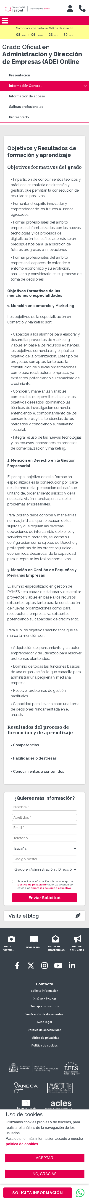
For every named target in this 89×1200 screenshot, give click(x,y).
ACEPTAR (45, 1158)
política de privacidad (32, 884)
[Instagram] (44, 965)
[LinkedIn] (72, 965)
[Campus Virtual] (70, 8)
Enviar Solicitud (44, 897)
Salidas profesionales (26, 107)
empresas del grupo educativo (51, 888)
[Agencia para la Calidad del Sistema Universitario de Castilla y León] (60, 1088)
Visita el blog (23, 916)
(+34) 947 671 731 (44, 998)
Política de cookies (44, 1045)
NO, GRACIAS (45, 1174)
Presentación (19, 75)
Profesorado (19, 117)
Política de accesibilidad (44, 1030)
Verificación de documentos (44, 1014)
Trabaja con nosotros (44, 1006)
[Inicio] (31, 9)
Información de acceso (27, 96)
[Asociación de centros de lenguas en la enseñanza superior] (58, 1105)
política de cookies (22, 1144)
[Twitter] (30, 965)
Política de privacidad (44, 1037)
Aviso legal (44, 1022)
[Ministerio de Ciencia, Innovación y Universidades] (33, 1068)
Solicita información (44, 990)
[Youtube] (58, 965)
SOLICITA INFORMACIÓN (37, 1192)
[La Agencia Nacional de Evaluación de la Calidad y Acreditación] (26, 1088)
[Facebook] (17, 965)
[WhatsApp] (80, 1192)
